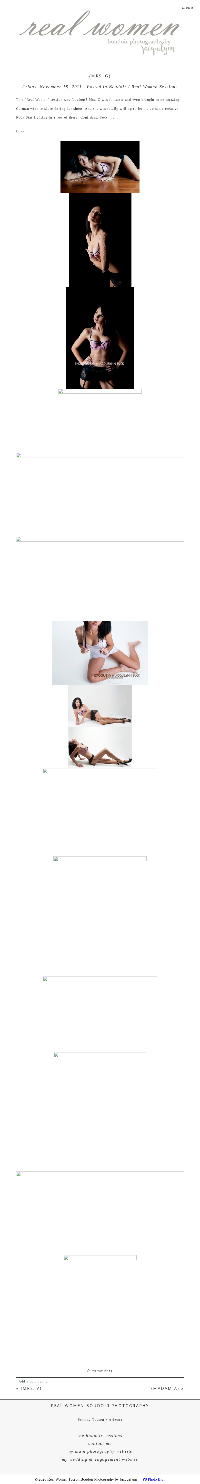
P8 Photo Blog (154, 1479)
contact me (100, 1443)
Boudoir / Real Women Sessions (143, 86)
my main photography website (100, 1451)
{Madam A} (165, 1388)
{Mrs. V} (31, 1388)
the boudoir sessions (100, 1435)
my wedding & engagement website (100, 1459)
